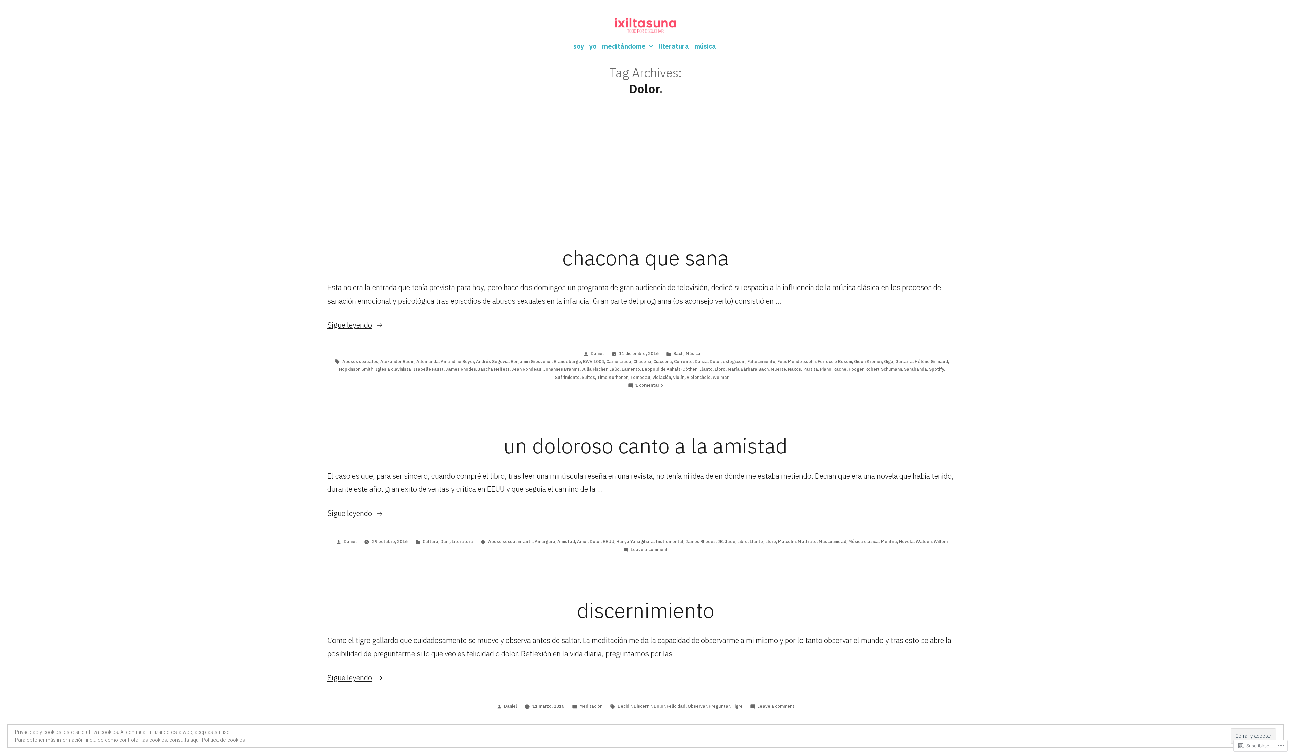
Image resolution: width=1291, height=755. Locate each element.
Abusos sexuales (360, 361)
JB (720, 541)
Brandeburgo (567, 361)
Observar (697, 706)
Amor (582, 541)
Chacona (642, 361)
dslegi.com (734, 361)
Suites (588, 377)
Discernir (643, 706)
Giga (888, 361)
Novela (906, 541)
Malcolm (787, 541)
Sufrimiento (567, 377)
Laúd (614, 369)
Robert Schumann (883, 369)
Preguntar (719, 706)
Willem (941, 541)
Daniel (597, 353)
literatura (674, 46)
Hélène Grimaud (931, 361)
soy (578, 46)
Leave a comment (649, 549)
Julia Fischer (594, 369)
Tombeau (640, 377)
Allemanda (427, 361)
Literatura (462, 541)
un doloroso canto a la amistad (646, 445)
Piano (825, 369)
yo (593, 46)
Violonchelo (699, 377)
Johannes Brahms (561, 369)
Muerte (778, 369)
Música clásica (863, 541)
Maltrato (807, 541)
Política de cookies (223, 740)
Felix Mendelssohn (796, 361)
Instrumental (669, 541)
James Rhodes (461, 369)
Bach (678, 353)
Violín (678, 377)
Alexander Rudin (397, 361)
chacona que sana (645, 257)
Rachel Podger (848, 369)
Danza (701, 361)
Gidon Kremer (868, 361)
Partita (810, 369)
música (705, 46)
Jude (730, 541)
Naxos (794, 369)
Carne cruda (618, 361)
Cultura (430, 541)
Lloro (720, 369)
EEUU (608, 541)
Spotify (936, 369)
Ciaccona (662, 361)
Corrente (683, 361)
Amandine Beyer (457, 361)
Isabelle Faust (428, 369)
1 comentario (649, 385)
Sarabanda (915, 369)
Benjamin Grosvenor (531, 361)
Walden (924, 541)
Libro (742, 541)
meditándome (624, 46)
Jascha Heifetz (494, 369)
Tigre (737, 706)
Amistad (566, 541)
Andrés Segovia (492, 361)
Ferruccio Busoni (835, 361)
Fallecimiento (761, 361)
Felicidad (676, 706)
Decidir (625, 706)
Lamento (631, 369)
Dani (444, 541)
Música (693, 353)
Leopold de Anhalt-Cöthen (669, 369)
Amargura (545, 541)
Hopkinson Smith (356, 369)
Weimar (721, 377)
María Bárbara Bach (748, 369)
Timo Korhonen (612, 377)
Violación (661, 377)
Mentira (889, 541)
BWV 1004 (593, 361)
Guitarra (904, 361)
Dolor (715, 361)
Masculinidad (832, 541)
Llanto (706, 369)
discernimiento (645, 610)
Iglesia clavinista (393, 369)
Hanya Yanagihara (635, 541)
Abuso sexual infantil (510, 541)
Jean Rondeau (526, 369)
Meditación (590, 706)
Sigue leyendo (349, 325)
